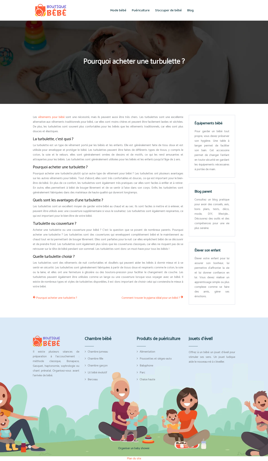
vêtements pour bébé (51, 117)
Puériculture (141, 10)
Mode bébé (118, 10)
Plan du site (134, 458)
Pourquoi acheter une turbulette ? (56, 298)
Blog (190, 10)
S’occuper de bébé (168, 10)
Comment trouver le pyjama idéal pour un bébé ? (151, 298)
